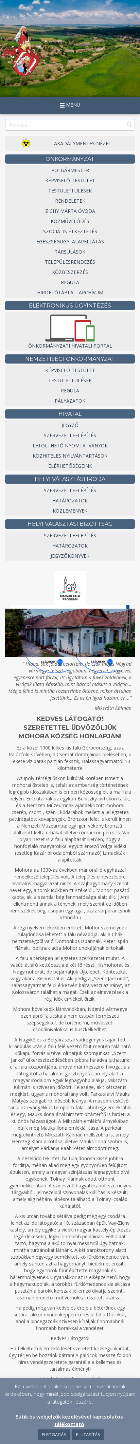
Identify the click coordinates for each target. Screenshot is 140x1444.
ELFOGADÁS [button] (54, 1434)
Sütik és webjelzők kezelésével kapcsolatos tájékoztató (69, 1420)
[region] (70, 633)
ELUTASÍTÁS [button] (88, 1434)
